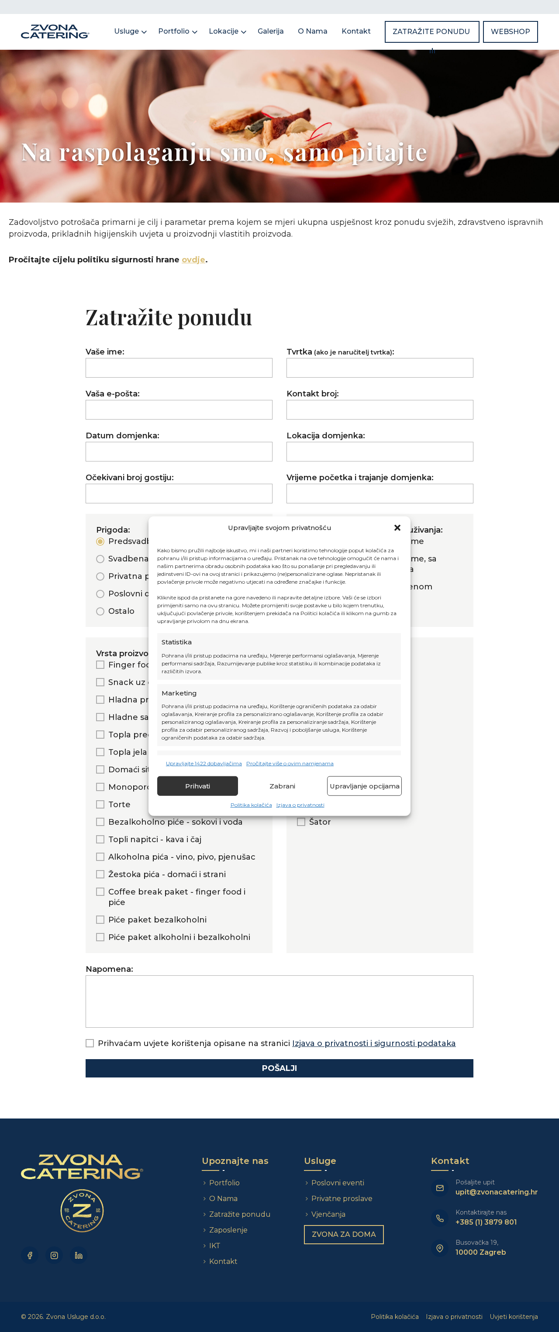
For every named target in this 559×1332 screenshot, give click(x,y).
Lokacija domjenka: (325, 436)
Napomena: (109, 969)
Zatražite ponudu (432, 32)
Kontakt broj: (312, 394)
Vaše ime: (105, 352)
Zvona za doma (344, 1234)
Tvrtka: (340, 352)
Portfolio (174, 31)
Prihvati (197, 785)
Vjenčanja (328, 1214)
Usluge (126, 31)
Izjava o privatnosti (300, 805)
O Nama (313, 31)
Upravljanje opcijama (365, 785)
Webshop (510, 32)
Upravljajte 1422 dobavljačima (204, 763)
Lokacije (223, 31)
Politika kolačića (251, 805)
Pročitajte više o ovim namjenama (290, 763)
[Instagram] (54, 1255)
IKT (215, 1246)
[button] (397, 527)
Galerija (271, 31)
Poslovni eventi (337, 1183)
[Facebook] (29, 1255)
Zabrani (282, 785)
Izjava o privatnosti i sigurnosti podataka (374, 1043)
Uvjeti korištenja (514, 1317)
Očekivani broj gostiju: (130, 477)
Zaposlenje (228, 1230)
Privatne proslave (342, 1198)
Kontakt (356, 31)
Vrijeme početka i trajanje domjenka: (360, 477)
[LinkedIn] (78, 1255)
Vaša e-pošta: (113, 394)
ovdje (193, 260)
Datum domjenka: (122, 436)
